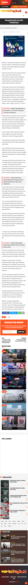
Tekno (9, 317)
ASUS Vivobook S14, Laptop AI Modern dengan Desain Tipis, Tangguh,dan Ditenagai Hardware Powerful (13, 400)
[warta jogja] (14, 574)
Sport (22, 523)
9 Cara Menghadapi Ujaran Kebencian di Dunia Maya (19, 503)
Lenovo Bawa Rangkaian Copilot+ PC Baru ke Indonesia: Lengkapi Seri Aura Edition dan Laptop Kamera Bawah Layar (13, 426)
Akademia (2, 521)
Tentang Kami (13, 577)
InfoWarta (13, 521)
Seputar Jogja (14, 523)
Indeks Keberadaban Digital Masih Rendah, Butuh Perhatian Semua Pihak (14, 245)
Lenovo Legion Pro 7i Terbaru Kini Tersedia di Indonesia (12, 387)
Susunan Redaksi (5, 577)
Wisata (5, 526)
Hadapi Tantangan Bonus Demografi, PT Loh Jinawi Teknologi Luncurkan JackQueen (14, 110)
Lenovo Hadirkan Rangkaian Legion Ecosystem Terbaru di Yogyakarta (13, 360)
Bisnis (6, 521)
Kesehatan (18, 521)
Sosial (19, 523)
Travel (2, 526)
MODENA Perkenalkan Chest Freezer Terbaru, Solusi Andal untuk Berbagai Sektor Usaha (12, 414)
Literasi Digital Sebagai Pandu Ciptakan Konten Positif (17, 489)
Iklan (14, 579)
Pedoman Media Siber (22, 577)
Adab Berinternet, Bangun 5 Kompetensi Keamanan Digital (17, 481)
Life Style (23, 521)
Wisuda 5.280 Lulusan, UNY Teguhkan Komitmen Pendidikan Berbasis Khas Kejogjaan (18, 553)
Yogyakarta (9, 526)
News (2, 523)
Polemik (9, 523)
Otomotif (5, 523)
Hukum (10, 521)
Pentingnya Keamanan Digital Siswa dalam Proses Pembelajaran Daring (18, 496)
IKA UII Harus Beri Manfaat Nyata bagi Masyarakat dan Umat (18, 537)
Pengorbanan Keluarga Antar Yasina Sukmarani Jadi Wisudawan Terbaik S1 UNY (18, 545)
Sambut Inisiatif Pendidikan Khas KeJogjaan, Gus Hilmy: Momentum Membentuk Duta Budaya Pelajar (17, 560)
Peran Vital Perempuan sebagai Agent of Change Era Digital (17, 511)
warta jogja (17, 582)
